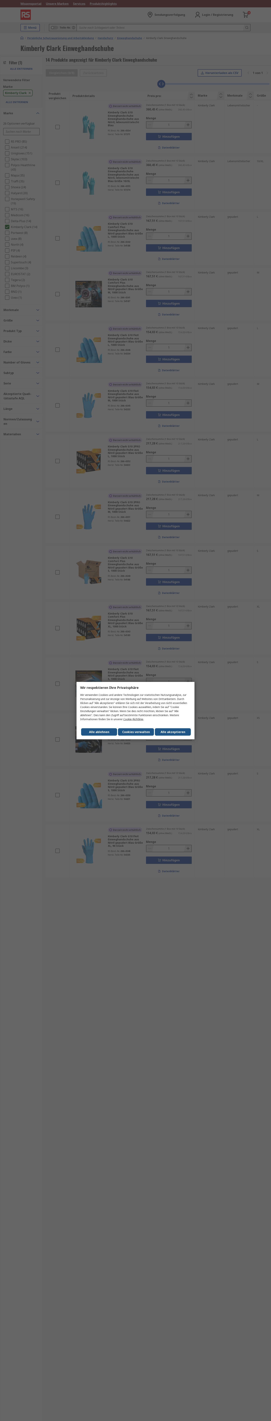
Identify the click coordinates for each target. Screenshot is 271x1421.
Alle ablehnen (99, 732)
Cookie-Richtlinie (133, 719)
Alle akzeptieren (173, 732)
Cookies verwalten (136, 732)
